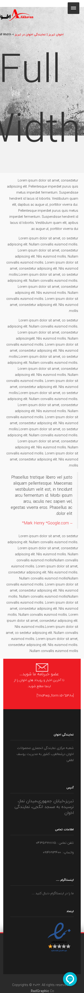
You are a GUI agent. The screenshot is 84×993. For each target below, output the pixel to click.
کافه (83, 3)
